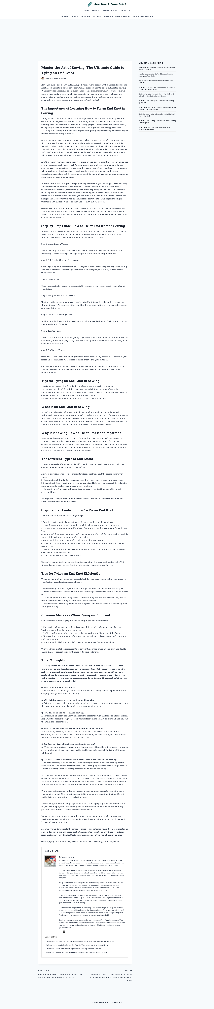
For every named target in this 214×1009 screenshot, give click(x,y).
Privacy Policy (110, 10)
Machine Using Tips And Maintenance (134, 16)
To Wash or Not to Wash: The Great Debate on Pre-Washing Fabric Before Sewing (77, 952)
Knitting (97, 16)
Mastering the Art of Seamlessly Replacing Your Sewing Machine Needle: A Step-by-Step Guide (111, 976)
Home (87, 10)
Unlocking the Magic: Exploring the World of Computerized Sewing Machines (77, 945)
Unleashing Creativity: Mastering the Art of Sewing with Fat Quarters (73, 949)
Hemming (86, 16)
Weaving (108, 16)
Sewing (65, 16)
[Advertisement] (107, 35)
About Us (96, 10)
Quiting (74, 16)
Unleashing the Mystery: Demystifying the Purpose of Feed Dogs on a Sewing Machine (80, 941)
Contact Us (125, 10)
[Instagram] (64, 931)
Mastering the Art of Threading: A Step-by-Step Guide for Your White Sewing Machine (60, 974)
